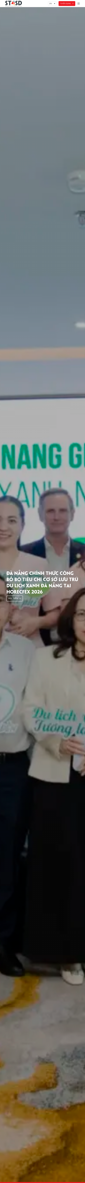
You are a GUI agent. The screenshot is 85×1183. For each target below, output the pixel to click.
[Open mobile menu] (78, 3)
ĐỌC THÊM (13, 598)
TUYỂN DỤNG (65, 3)
